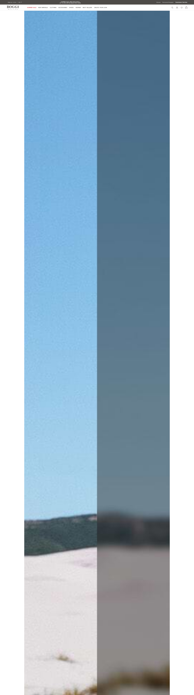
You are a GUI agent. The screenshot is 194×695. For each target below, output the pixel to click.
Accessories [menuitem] (62, 7)
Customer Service (181, 2)
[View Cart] (186, 7)
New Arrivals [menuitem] (43, 7)
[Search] (172, 7)
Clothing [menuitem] (53, 7)
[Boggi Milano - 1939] (13, 8)
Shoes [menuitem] (71, 7)
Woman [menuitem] (78, 7)
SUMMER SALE (31, 7)
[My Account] (177, 7)
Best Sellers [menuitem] (87, 7)
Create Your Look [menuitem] (100, 7)
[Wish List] (181, 7)
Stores (158, 2)
